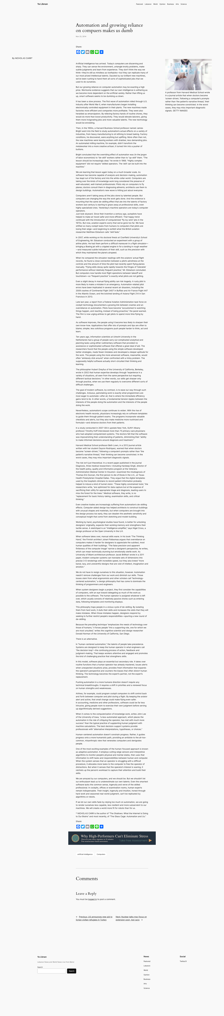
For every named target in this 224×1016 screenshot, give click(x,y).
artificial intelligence (85, 854)
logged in (92, 899)
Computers (101, 854)
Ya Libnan (42, 4)
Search (40, 967)
